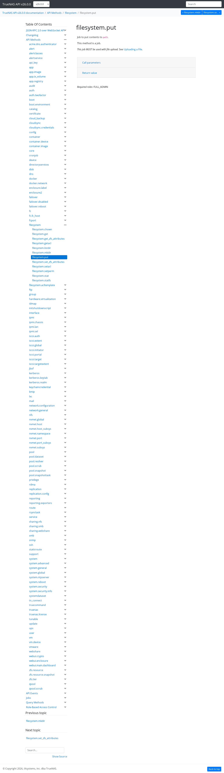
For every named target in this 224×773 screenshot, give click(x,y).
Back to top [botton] (214, 769)
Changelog (32, 35)
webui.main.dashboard (42, 665)
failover (33, 197)
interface (34, 313)
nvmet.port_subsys (40, 442)
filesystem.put (40, 257)
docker (33, 178)
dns (31, 174)
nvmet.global (36, 419)
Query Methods (35, 702)
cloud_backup (37, 118)
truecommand (37, 605)
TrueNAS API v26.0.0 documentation (23, 13)
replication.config (39, 493)
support (33, 554)
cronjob (33, 155)
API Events (32, 693)
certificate (35, 113)
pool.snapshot (37, 470)
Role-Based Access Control (41, 707)
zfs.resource (36, 670)
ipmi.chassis (36, 322)
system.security (38, 586)
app (31, 67)
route (32, 507)
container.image (38, 146)
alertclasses (36, 53)
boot (32, 99)
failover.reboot (37, 206)
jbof (31, 368)
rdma (32, 484)
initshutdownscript (40, 308)
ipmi (31, 317)
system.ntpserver (39, 577)
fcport (32, 220)
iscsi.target (35, 359)
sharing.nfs (35, 521)
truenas (33, 609)
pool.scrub (35, 466)
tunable (33, 619)
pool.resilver (36, 461)
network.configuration (42, 405)
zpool (32, 684)
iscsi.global (35, 345)
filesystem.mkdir (41, 252)
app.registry (36, 81)
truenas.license (38, 614)
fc (30, 211)
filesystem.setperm (43, 271)
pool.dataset (36, 456)
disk (31, 169)
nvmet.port (35, 438)
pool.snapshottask (39, 475)
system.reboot (37, 582)
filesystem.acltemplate (42, 285)
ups (31, 628)
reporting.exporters (40, 503)
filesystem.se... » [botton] (212, 12)
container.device (38, 141)
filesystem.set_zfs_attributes (48, 262)
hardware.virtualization (42, 299)
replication (35, 489)
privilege (34, 479)
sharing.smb (36, 526)
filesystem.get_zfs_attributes (48, 238)
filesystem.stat (40, 275)
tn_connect (35, 600)
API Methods (54, 13)
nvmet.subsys (37, 447)
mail (31, 401)
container (34, 137)
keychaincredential (40, 387)
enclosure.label (38, 188)
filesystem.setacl (41, 266)
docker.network (38, 183)
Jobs (28, 698)
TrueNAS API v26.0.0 (16, 4)
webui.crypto (36, 656)
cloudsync (35, 123)
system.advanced (39, 563)
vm (31, 637)
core (31, 150)
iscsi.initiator (36, 350)
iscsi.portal (35, 354)
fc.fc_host (34, 215)
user (31, 633)
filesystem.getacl (41, 243)
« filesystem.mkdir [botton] (191, 12)
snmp (32, 540)
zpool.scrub (36, 688)
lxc (30, 396)
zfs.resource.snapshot (42, 674)
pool (31, 452)
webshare (34, 651)
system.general (38, 568)
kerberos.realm (38, 382)
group (32, 294)
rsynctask (34, 512)
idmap (32, 303)
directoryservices (39, 164)
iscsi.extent (35, 340)
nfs (31, 415)
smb (31, 535)
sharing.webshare (39, 530)
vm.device (35, 642)
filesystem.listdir (41, 248)
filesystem (70, 13)
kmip (32, 391)
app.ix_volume (37, 76)
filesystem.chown (42, 229)
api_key (33, 62)
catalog (33, 109)
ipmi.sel (33, 331)
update (33, 623)
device (32, 160)
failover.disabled (38, 201)
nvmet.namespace (39, 433)
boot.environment (39, 104)
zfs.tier (33, 679)
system (33, 558)
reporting (34, 498)
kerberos (34, 373)
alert (31, 48)
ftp (30, 289)
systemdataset (37, 596)
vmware (33, 647)
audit (32, 86)
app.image (35, 72)
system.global (37, 572)
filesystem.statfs (41, 280)
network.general (38, 410)
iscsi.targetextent (39, 364)
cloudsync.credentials (41, 127)
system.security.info (40, 591)
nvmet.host (35, 424)
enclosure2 (35, 192)
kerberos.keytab (38, 377)
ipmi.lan (33, 326)
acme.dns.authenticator (43, 44)
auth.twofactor (37, 95)
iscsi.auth (34, 336)
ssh (31, 545)
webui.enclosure (38, 660)
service (33, 517)
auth (31, 90)
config (32, 132)
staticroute (35, 549)
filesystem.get (40, 234)
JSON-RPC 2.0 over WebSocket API (45, 30)
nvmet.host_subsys (40, 428)
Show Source (59, 756)
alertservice (36, 58)
